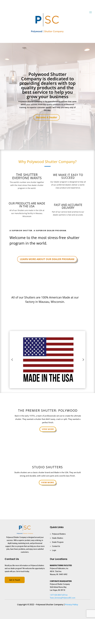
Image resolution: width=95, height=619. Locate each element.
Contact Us (56, 546)
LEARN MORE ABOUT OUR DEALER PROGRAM (47, 259)
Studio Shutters (57, 538)
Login (54, 550)
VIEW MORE (48, 429)
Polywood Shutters (59, 534)
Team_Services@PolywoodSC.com (62, 598)
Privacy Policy (71, 604)
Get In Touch (14, 580)
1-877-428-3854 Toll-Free (59, 595)
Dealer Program (57, 542)
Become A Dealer (46, 117)
